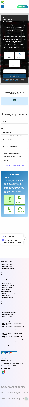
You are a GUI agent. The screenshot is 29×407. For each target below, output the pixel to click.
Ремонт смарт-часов (6, 266)
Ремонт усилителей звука (7, 285)
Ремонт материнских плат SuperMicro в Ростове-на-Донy (14, 327)
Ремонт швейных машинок (7, 310)
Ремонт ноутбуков (5, 295)
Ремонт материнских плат (7, 304)
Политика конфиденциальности (9, 345)
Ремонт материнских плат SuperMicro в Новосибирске (12, 334)
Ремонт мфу (4, 281)
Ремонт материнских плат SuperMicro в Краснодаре (12, 324)
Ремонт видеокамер (6, 291)
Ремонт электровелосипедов (8, 312)
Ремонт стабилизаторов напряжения (10, 277)
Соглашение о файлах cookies (9, 347)
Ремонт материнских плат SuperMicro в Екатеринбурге (12, 337)
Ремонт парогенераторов (7, 268)
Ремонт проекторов (6, 289)
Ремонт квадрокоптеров (7, 301)
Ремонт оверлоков (6, 308)
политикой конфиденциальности (12, 80)
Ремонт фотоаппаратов (7, 297)
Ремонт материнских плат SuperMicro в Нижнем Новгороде (14, 330)
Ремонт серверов (5, 279)
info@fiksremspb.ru (7, 368)
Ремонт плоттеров (6, 283)
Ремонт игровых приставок (8, 293)
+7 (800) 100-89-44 (22, 6)
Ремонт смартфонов (6, 264)
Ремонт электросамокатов (8, 314)
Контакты (4, 358)
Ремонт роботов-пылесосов (8, 270)
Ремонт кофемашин (6, 275)
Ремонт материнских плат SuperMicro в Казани (14, 339)
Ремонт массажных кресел (8, 273)
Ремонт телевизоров (6, 287)
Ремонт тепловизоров (7, 316)
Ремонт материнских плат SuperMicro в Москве (14, 342)
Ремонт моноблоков (6, 306)
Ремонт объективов (6, 299)
